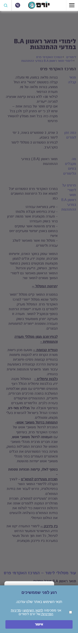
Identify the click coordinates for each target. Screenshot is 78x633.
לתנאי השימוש (33, 610)
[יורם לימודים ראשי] (39, 7)
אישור (39, 624)
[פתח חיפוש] (6, 5)
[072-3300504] (17, 5)
